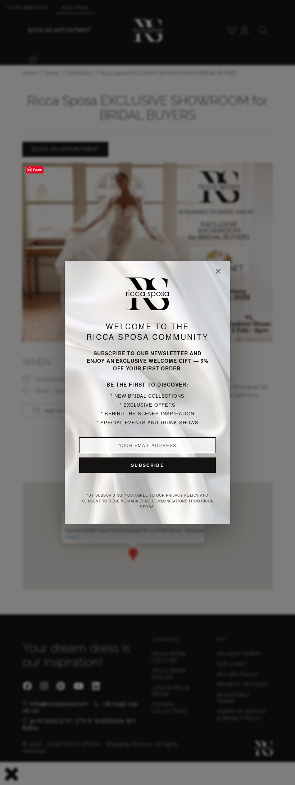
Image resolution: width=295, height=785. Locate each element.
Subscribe (147, 465)
